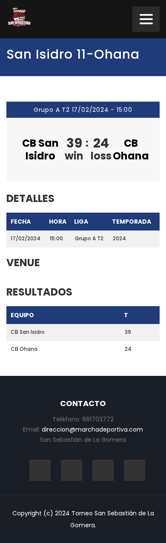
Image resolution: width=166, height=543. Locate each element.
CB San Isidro (40, 149)
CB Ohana (131, 149)
